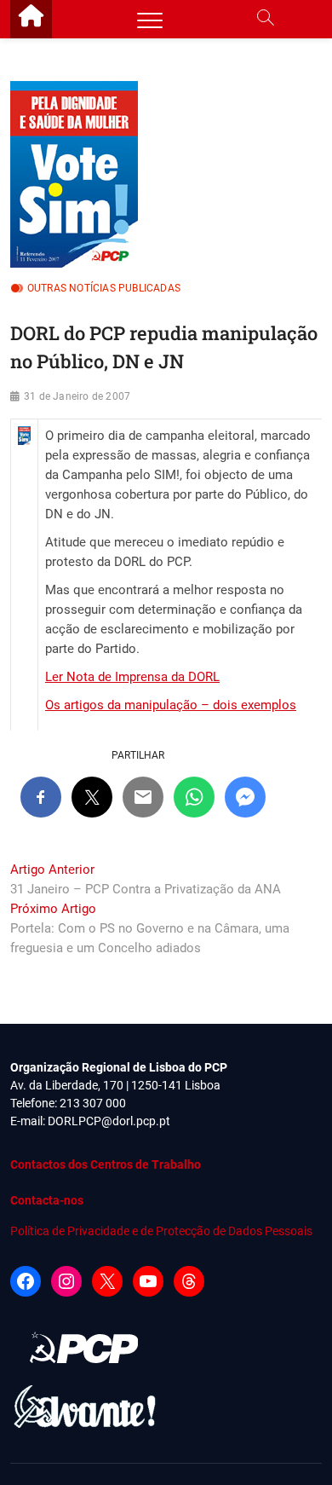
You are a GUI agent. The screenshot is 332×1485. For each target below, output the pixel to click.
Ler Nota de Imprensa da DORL (132, 677)
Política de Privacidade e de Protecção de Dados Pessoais (161, 1231)
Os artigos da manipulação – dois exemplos (170, 705)
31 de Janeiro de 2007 (77, 396)
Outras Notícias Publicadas (103, 288)
